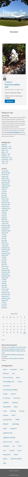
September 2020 (6, 276)
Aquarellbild (13, 369)
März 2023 (4, 219)
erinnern (13, 394)
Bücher (18, 377)
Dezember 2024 (6, 180)
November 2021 (6, 249)
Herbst (5, 411)
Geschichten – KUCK (7, 159)
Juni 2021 (4, 259)
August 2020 (5, 278)
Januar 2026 (5, 171)
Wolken (5, 459)
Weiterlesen (11, 101)
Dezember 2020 (6, 270)
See (13, 446)
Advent (5, 369)
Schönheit (6, 446)
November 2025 (6, 173)
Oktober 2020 (5, 274)
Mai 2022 (4, 238)
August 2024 (5, 188)
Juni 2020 (4, 281)
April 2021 (4, 263)
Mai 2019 (4, 306)
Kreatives (5, 415)
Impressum (11, 470)
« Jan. (3, 340)
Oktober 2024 (5, 184)
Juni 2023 (4, 214)
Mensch (5, 424)
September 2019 (6, 298)
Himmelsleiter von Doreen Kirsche (17, 347)
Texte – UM (4, 163)
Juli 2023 (4, 212)
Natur (5, 428)
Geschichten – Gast (7, 158)
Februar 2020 (5, 289)
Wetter (16, 454)
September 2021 (6, 253)
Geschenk (15, 402)
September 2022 (6, 231)
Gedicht (5, 402)
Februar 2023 (5, 221)
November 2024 (6, 182)
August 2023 (5, 210)
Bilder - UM (12, 89)
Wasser (20, 450)
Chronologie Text (8, 381)
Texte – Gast (5, 161)
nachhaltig (15, 424)
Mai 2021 (4, 261)
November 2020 (6, 272)
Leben (17, 419)
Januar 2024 (5, 201)
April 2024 (4, 195)
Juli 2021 (4, 257)
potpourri (13, 428)
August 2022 (5, 233)
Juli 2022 (4, 234)
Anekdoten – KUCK (7, 148)
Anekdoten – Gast (6, 146)
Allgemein (7, 89)
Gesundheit (7, 407)
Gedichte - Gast (19, 89)
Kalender (21, 411)
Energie (5, 394)
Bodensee (6, 373)
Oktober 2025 (5, 174)
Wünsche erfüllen (16, 459)
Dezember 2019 (6, 293)
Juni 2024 (4, 191)
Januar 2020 (5, 291)
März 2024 (4, 197)
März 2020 (4, 287)
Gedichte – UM (5, 156)
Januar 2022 (5, 246)
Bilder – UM (5, 152)
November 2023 (6, 204)
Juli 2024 (4, 189)
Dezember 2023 (6, 203)
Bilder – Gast (5, 150)
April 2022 (4, 240)
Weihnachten (7, 454)
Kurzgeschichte (7, 419)
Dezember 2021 (6, 248)
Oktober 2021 (5, 251)
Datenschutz (16, 470)
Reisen (17, 442)
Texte (20, 446)
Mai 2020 (4, 283)
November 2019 (6, 294)
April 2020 (4, 285)
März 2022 (4, 242)
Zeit (4, 463)
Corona (20, 381)
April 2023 (4, 218)
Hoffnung (13, 411)
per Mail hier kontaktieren (13, 132)
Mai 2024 (4, 193)
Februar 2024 (5, 199)
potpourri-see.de (9, 437)
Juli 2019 (4, 302)
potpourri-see (7, 433)
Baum (21, 369)
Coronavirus (6, 385)
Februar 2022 (5, 244)
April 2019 (4, 308)
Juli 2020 (4, 279)
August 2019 (5, 300)
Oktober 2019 (5, 296)
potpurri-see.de (7, 442)
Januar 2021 (5, 268)
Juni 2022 (4, 236)
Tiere (4, 450)
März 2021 (4, 264)
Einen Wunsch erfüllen (10, 390)
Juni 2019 (4, 304)
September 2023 (6, 208)
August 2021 (5, 255)
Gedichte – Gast (6, 154)
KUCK (13, 415)
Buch (13, 373)
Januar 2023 (5, 223)
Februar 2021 (5, 266)
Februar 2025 (5, 178)
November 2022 (6, 227)
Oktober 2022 (5, 229)
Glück (16, 407)
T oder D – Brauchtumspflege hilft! (12, 84)
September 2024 (6, 186)
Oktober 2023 (5, 206)
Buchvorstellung (8, 377)
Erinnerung (6, 398)
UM (2, 351)
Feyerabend (16, 398)
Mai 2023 (4, 216)
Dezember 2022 (6, 225)
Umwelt (11, 450)
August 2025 (5, 176)
